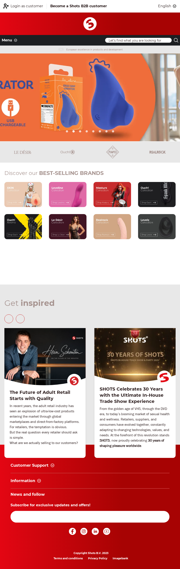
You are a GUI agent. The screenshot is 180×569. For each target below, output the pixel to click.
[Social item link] (73, 534)
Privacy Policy (97, 558)
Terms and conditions (68, 558)
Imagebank (120, 558)
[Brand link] (22, 152)
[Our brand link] (23, 194)
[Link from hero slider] (90, 97)
